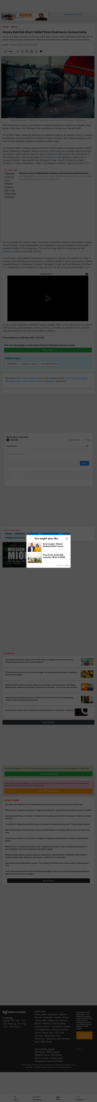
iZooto (67, 565)
